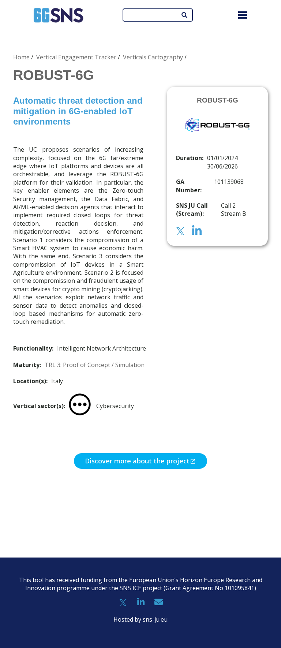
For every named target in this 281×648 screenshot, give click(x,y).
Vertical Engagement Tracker (76, 57)
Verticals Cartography (153, 57)
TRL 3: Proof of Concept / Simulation (95, 365)
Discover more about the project (137, 460)
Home (21, 57)
